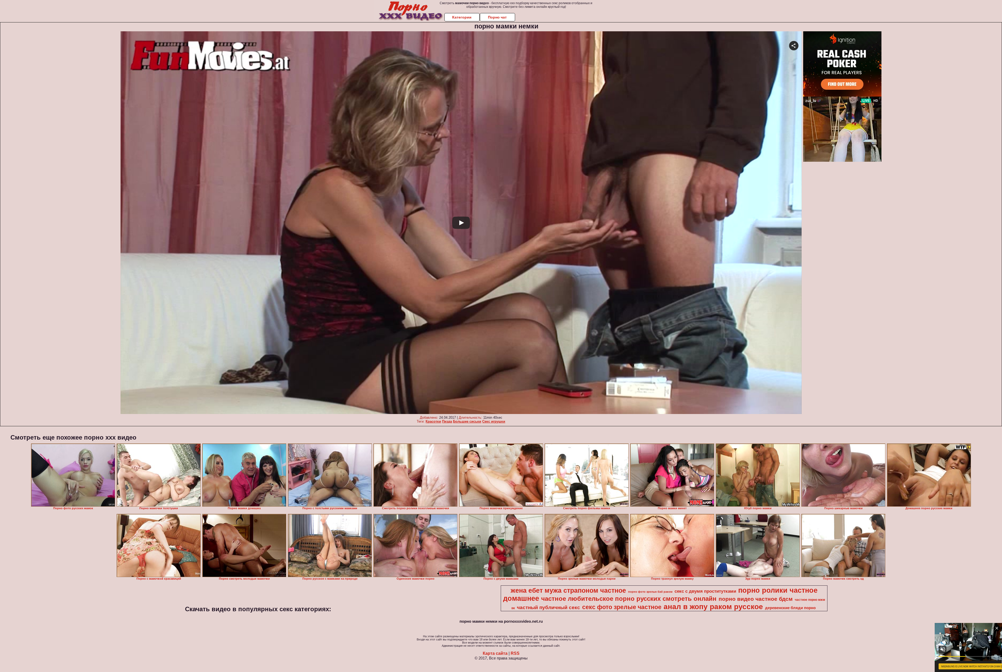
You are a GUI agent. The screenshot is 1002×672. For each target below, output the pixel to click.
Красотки (433, 421)
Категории (462, 17)
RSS (515, 653)
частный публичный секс (548, 607)
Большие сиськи (467, 421)
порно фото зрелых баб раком (650, 591)
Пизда (447, 421)
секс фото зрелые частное (621, 607)
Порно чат (497, 17)
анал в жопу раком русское (713, 607)
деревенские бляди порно (790, 608)
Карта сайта (495, 653)
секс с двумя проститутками (705, 591)
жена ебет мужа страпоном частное (568, 590)
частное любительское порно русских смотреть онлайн (629, 598)
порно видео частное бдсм (756, 599)
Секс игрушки (493, 421)
